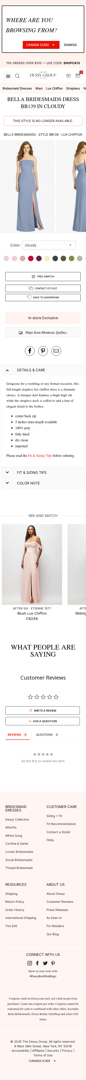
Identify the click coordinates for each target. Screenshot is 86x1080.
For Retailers (55, 926)
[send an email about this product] (56, 351)
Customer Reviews (60, 901)
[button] (28, 187)
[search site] (17, 76)
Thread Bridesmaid (19, 868)
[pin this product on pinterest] (43, 351)
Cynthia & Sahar (16, 843)
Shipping (11, 893)
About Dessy (56, 893)
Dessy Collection (17, 819)
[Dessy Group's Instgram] (31, 963)
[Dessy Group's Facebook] (39, 963)
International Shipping (20, 918)
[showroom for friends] (68, 76)
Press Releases (57, 910)
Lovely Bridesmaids (19, 851)
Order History (14, 910)
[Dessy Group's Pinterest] (55, 963)
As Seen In (54, 918)
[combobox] (45, 245)
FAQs (50, 840)
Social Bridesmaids (18, 860)
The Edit (11, 926)
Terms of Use (43, 1055)
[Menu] (8, 76)
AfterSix (11, 827)
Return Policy (14, 901)
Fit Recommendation (61, 824)
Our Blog (53, 934)
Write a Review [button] (45, 710)
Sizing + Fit (54, 816)
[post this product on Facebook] (30, 351)
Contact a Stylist (58, 832)
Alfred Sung (13, 835)
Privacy (67, 1050)
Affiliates (38, 1050)
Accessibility (21, 1050)
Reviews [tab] (14, 734)
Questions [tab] (44, 734)
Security (53, 1050)
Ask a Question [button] (45, 721)
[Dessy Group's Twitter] (47, 963)
